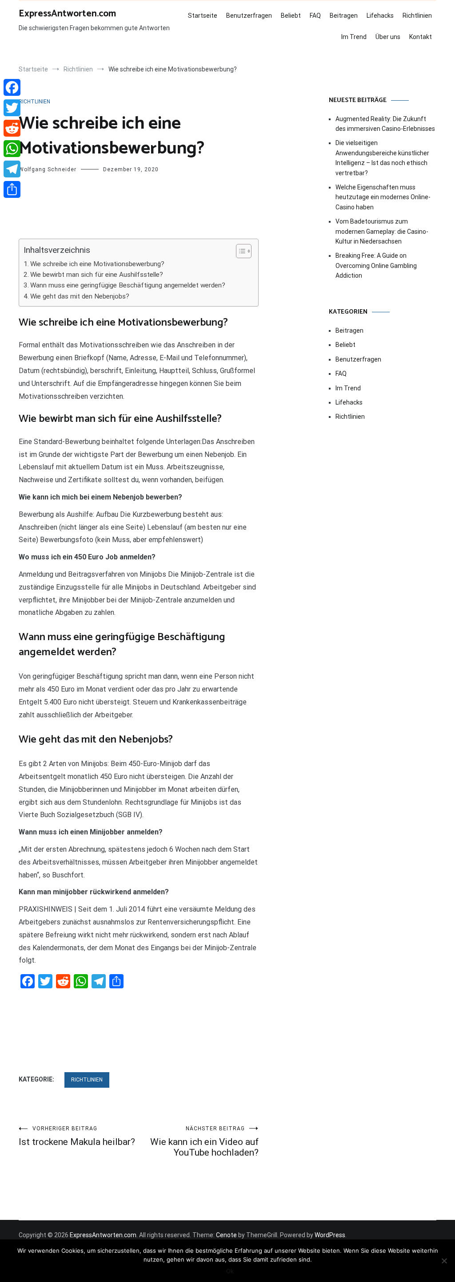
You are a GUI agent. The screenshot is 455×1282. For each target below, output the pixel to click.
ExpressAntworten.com (67, 13)
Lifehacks (380, 15)
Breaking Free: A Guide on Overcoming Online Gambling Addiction (376, 265)
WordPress (330, 1235)
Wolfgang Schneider (47, 169)
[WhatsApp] (12, 148)
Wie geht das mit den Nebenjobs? (79, 296)
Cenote (226, 1235)
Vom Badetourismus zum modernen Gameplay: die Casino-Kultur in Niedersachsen (381, 231)
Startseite (202, 15)
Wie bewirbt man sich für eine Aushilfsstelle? (96, 275)
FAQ (315, 15)
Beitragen (344, 15)
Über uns (387, 36)
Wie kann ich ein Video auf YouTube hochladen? (204, 1141)
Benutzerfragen (249, 15)
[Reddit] (12, 128)
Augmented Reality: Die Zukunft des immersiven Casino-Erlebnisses (385, 123)
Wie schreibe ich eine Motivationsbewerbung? (97, 264)
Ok (230, 1270)
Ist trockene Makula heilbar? (77, 1136)
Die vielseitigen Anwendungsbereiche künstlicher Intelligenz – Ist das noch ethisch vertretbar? (382, 157)
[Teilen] (12, 189)
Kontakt (420, 36)
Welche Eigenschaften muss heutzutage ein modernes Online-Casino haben (383, 197)
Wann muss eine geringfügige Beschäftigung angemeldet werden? (127, 285)
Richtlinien (417, 15)
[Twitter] (12, 108)
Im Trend (354, 36)
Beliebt (291, 15)
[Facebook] (12, 87)
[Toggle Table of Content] (239, 251)
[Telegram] (12, 169)
